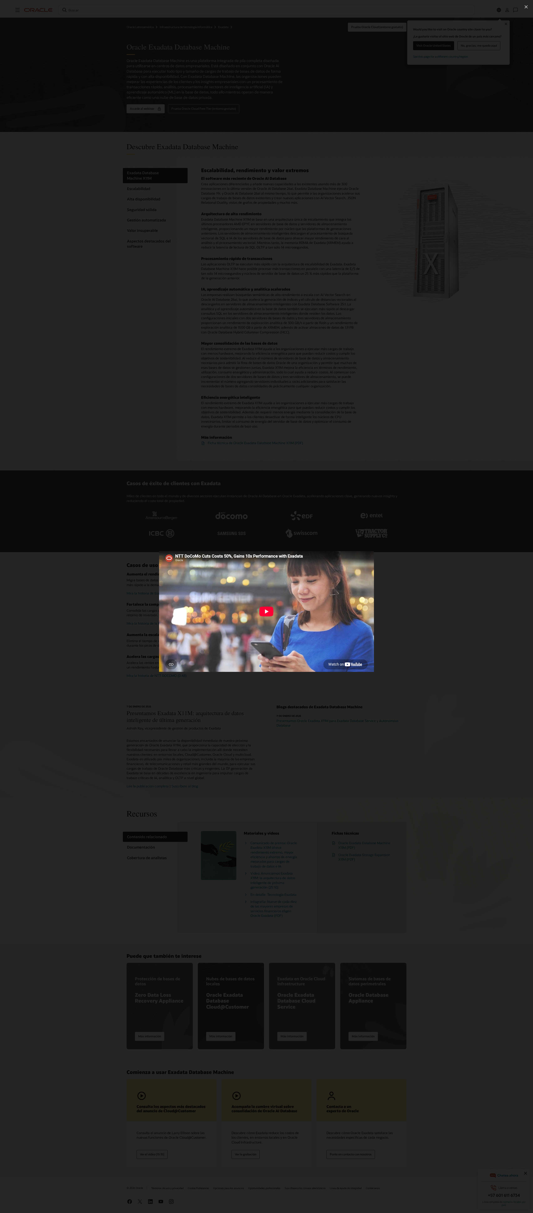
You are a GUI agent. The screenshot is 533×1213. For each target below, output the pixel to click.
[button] (526, 7)
